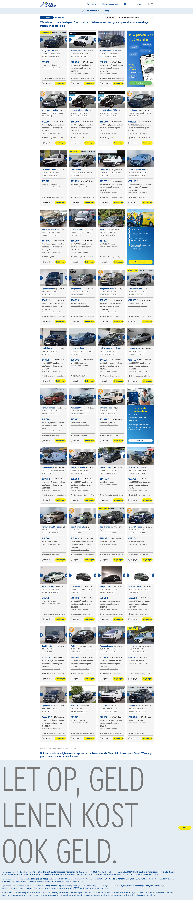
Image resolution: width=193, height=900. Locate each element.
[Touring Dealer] (48, 4)
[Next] (66, 40)
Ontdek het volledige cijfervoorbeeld (51, 67)
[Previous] (41, 40)
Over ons (138, 4)
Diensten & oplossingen (110, 4)
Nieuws (126, 4)
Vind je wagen (91, 4)
